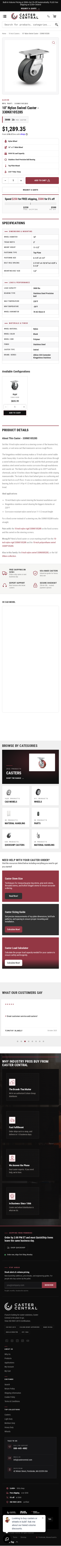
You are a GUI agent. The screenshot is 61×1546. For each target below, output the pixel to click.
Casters (7, 1415)
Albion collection (9, 556)
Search (7, 1384)
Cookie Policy (10, 1397)
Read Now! (13, 896)
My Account (9, 1367)
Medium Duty (10, 1423)
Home (4, 34)
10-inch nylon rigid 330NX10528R (28, 528)
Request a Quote (30, 190)
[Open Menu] (4, 16)
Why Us (7, 1354)
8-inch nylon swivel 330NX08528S (35, 552)
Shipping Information (13, 1393)
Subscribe (49, 1285)
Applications (9, 1362)
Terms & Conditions (12, 1401)
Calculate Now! (13, 929)
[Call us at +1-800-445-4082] (48, 16)
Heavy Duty (9, 1427)
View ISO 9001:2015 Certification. (18, 1321)
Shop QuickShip (18, 1248)
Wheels (7, 1431)
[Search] (56, 25)
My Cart (8, 1371)
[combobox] (30, 24)
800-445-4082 (20, 1448)
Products (8, 1358)
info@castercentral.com (22, 1460)
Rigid (15, 394)
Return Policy (10, 1389)
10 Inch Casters (14, 34)
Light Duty (8, 1419)
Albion (5, 100)
